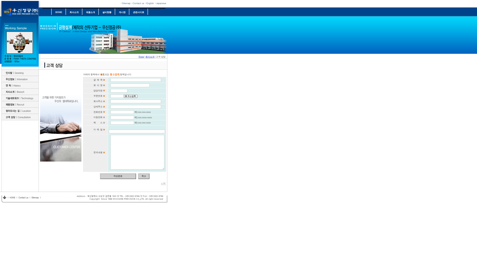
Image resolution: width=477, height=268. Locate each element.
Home (141, 56)
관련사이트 (138, 12)
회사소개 (74, 12)
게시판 (122, 12)
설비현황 (106, 12)
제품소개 (90, 12)
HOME (58, 12)
